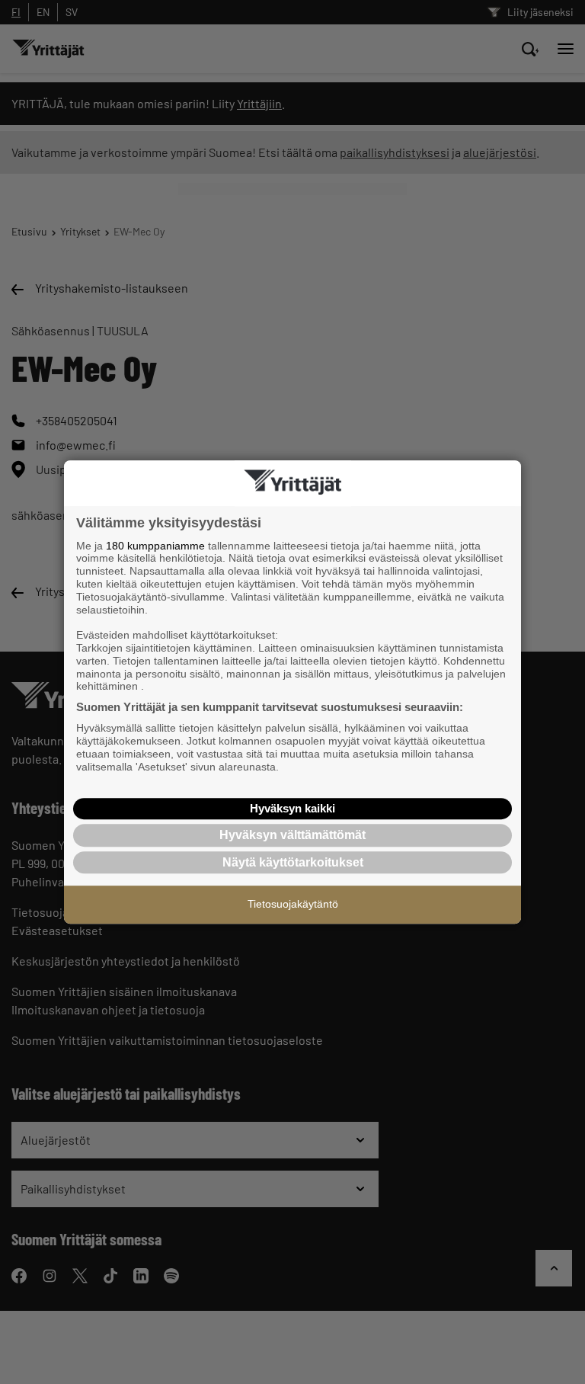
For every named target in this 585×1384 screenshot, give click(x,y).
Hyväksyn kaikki (292, 808)
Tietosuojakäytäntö (293, 904)
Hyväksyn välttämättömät (292, 834)
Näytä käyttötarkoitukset (292, 862)
